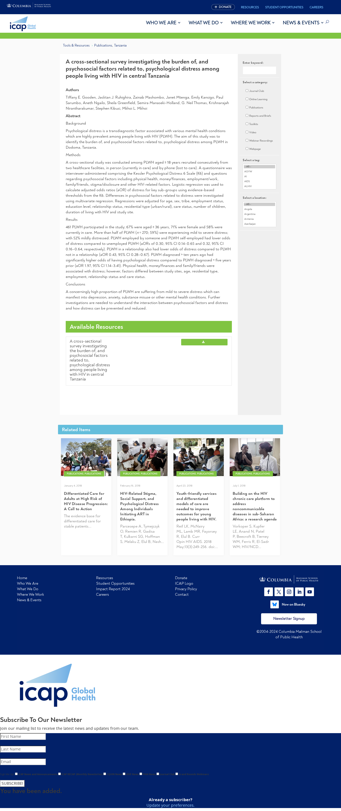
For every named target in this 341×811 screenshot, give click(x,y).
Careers (316, 7)
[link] (289, 579)
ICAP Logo (184, 583)
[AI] (259, 176)
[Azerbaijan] (259, 224)
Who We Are (161, 23)
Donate (181, 577)
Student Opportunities (284, 7)
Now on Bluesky (293, 604)
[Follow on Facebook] (268, 591)
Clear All (260, 237)
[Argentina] (259, 214)
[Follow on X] (278, 591)
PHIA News (149, 774)
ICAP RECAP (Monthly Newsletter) (82, 774)
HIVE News (132, 774)
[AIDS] (259, 181)
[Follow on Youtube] (309, 591)
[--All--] (259, 166)
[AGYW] (259, 171)
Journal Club (167, 774)
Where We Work (251, 23)
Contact (182, 594)
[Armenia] (259, 219)
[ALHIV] (259, 186)
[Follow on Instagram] (289, 591)
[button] (269, 591)
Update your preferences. (170, 805)
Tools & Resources (76, 45)
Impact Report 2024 (113, 588)
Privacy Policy (186, 588)
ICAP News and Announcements (38, 774)
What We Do (204, 23)
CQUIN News (114, 774)
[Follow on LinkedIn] (299, 591)
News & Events (301, 23)
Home (22, 577)
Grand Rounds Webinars (194, 774)
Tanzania (120, 45)
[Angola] (259, 209)
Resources (250, 7)
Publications (103, 45)
